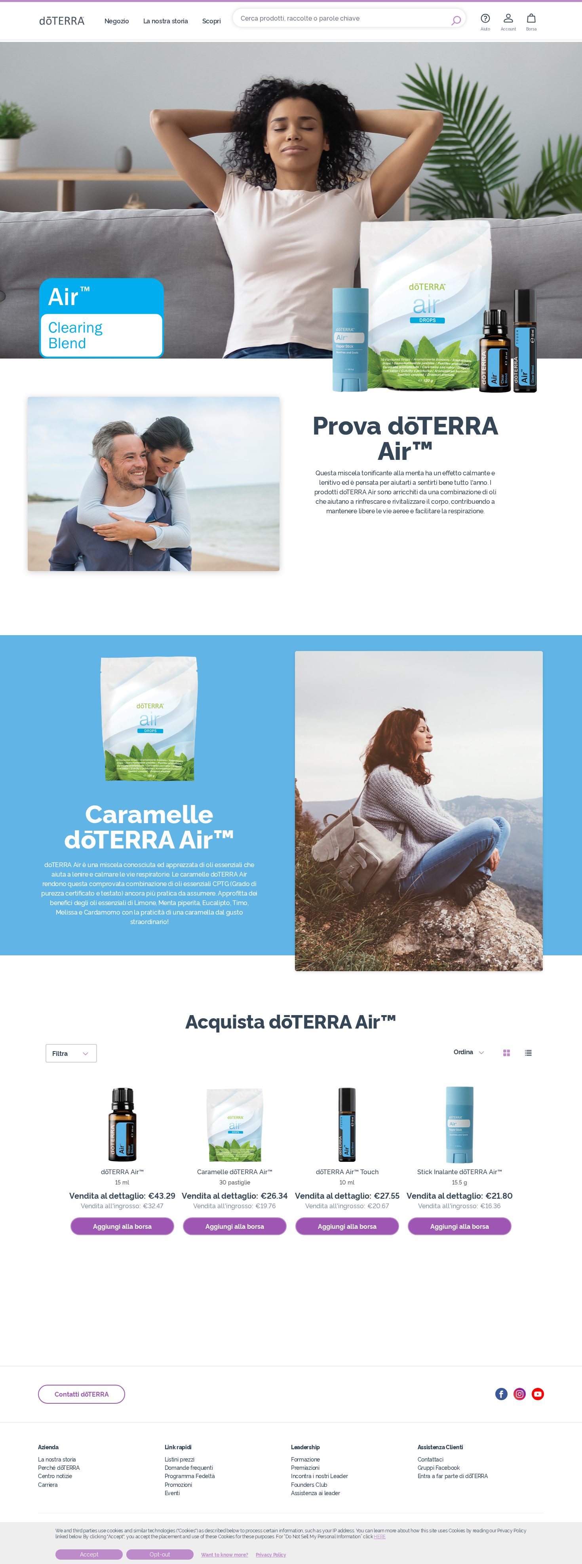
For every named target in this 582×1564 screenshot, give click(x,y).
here (380, 1536)
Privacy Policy (271, 1555)
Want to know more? (224, 1555)
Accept (89, 1554)
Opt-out (160, 1554)
